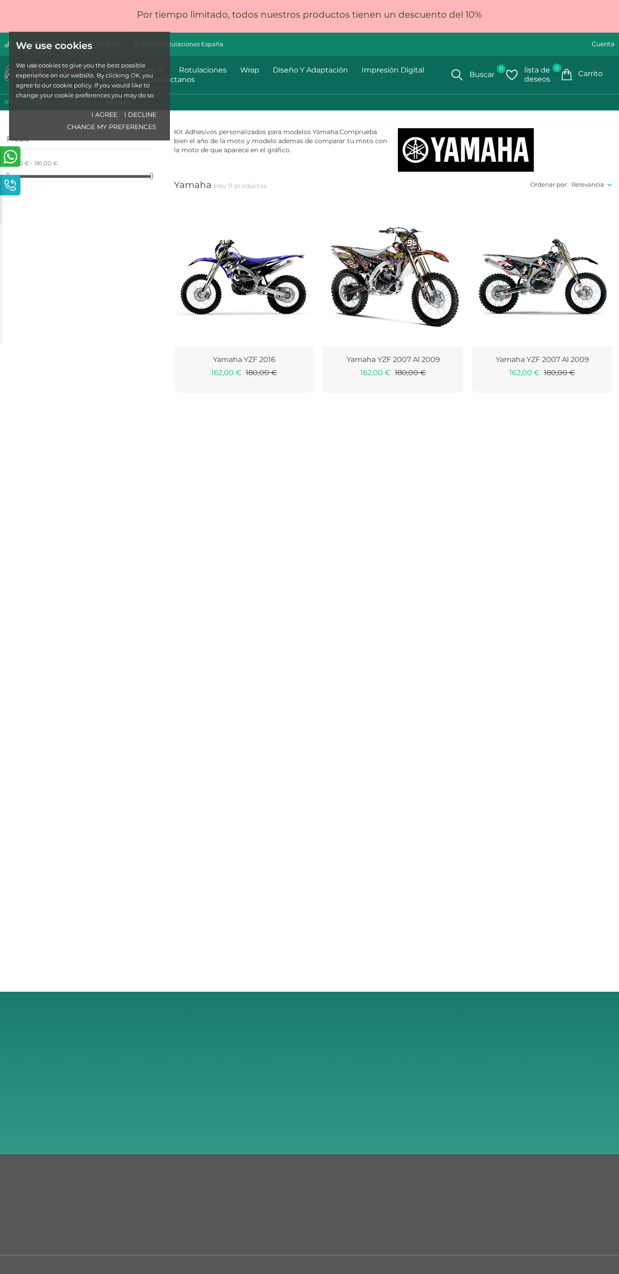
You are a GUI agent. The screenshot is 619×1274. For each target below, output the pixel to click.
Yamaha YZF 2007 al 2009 (393, 359)
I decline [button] (140, 115)
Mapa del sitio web (34, 1209)
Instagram (529, 1100)
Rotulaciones (203, 70)
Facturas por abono (342, 1222)
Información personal (345, 1195)
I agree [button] (104, 115)
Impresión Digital (393, 70)
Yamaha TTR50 (393, 941)
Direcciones (331, 1236)
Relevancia (587, 184)
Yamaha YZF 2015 (393, 747)
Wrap (249, 70)
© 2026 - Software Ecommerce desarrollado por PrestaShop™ (97, 1266)
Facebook (528, 1124)
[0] (511, 75)
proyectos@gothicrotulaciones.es (563, 1081)
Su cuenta (333, 1177)
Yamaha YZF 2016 (244, 359)
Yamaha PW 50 (244, 941)
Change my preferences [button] (111, 127)
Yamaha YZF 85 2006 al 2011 (542, 747)
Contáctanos (25, 1195)
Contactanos (171, 79)
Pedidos (326, 1209)
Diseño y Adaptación (310, 70)
